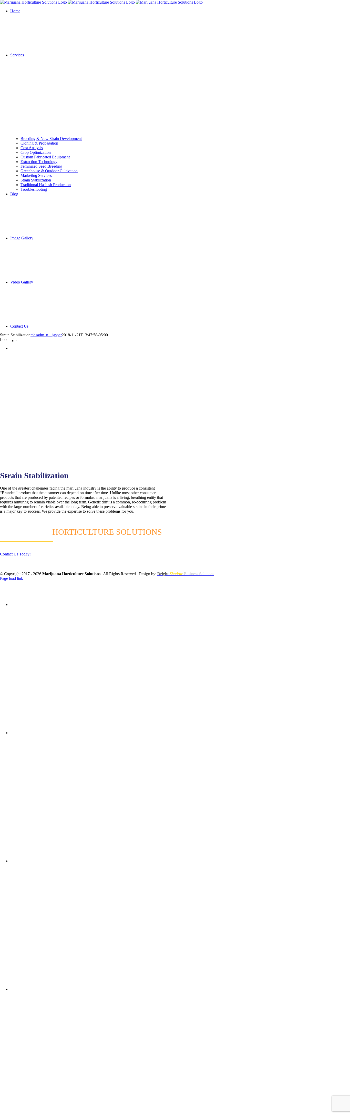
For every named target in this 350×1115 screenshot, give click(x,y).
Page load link (11, 578)
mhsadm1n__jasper (46, 335)
